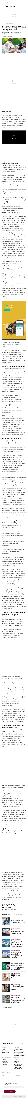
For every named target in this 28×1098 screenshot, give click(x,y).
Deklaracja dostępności (19, 1055)
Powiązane (4, 914)
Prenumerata (5, 1062)
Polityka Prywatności (19, 1049)
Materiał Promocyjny (15, 917)
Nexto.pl (16, 1062)
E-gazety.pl (16, 1061)
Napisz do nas (5, 1052)
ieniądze (12, 6)
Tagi (21, 914)
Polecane (10, 914)
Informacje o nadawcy (19, 1053)
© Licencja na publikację (8, 904)
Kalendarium (17, 1075)
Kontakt (4, 1050)
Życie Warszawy (18, 1068)
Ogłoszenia (4, 1061)
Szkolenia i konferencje (7, 1073)
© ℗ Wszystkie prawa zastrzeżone (10, 905)
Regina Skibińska (6, 111)
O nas (3, 1049)
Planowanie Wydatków (7, 23)
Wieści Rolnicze (17, 1067)
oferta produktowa (6, 1077)
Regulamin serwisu (18, 1052)
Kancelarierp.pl (17, 1065)
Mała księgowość (18, 1064)
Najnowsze (16, 914)
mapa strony (5, 1075)
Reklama (4, 1059)
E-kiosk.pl (16, 1059)
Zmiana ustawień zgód (19, 1050)
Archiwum (4, 1064)
